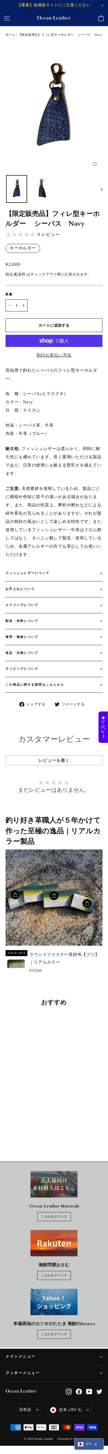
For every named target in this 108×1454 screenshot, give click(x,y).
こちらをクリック (54, 1216)
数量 (9, 294)
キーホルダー (23, 248)
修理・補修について (22, 637)
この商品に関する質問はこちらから (35, 685)
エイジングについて (22, 605)
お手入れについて (20, 589)
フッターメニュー (23, 1373)
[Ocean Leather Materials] (54, 1184)
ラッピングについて (22, 669)
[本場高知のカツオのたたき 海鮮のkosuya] (54, 1302)
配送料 (19, 274)
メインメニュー (21, 1356)
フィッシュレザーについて (28, 573)
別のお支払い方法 (54, 355)
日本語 (25, 1410)
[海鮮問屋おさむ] (54, 1243)
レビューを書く (54, 760)
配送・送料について (22, 621)
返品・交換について (22, 653)
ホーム (10, 34)
